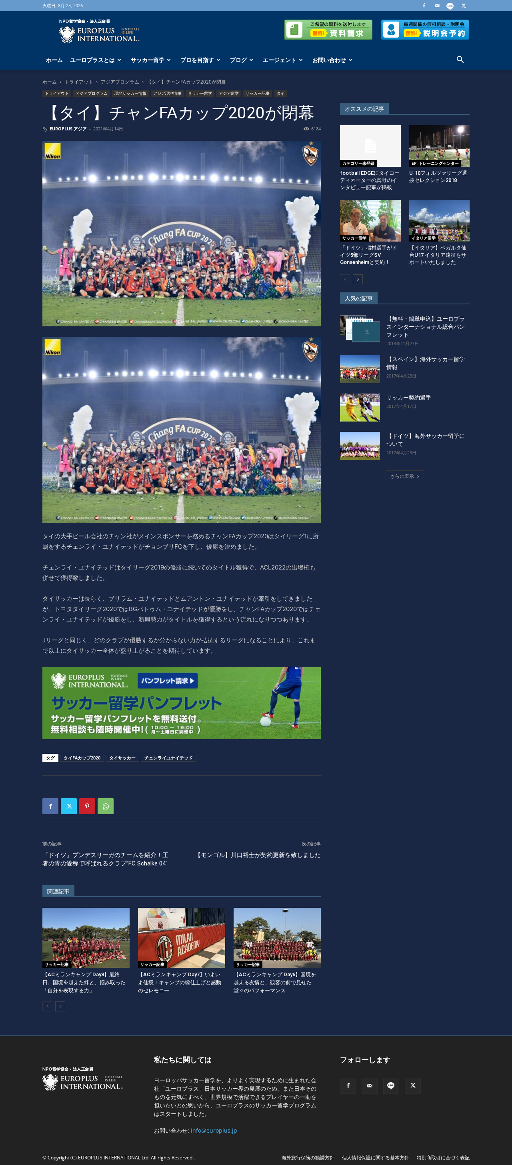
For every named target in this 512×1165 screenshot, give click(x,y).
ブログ (238, 60)
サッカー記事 (258, 93)
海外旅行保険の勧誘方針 (308, 1157)
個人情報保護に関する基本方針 (375, 1157)
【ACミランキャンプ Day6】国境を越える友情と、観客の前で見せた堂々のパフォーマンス (275, 982)
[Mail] (437, 5)
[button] (460, 60)
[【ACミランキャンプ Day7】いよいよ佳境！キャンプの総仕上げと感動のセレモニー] (181, 938)
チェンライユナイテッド (168, 758)
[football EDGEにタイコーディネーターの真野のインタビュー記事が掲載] (370, 146)
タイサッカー (122, 758)
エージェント (279, 60)
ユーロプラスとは (92, 60)
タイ (280, 93)
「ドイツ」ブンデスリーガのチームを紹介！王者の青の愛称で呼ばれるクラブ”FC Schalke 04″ (105, 859)
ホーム (54, 60)
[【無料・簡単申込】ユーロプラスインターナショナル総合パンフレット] (360, 329)
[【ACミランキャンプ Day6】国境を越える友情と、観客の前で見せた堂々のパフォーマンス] (277, 938)
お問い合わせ (329, 60)
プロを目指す (197, 60)
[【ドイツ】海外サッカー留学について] (360, 446)
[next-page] (60, 1006)
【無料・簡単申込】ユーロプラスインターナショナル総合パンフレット (425, 327)
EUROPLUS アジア (68, 129)
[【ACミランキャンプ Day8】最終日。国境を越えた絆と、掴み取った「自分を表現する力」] (86, 938)
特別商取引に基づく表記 (443, 1157)
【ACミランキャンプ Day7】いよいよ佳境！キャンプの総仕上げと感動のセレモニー (179, 982)
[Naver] (450, 5)
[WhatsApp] (106, 806)
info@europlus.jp (214, 1130)
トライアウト (78, 81)
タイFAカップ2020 (82, 758)
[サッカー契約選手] (360, 408)
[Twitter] (464, 5)
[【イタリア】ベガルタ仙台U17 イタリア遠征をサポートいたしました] (439, 221)
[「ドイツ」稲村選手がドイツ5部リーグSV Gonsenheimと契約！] (370, 221)
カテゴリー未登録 (358, 163)
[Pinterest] (87, 806)
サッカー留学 (147, 60)
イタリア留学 (424, 238)
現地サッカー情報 (130, 93)
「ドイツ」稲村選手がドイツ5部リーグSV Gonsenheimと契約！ (368, 255)
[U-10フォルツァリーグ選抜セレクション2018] (439, 146)
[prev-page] (47, 1006)
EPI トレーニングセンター (435, 163)
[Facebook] (424, 5)
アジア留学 (229, 93)
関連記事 (58, 891)
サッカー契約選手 (408, 397)
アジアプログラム (120, 81)
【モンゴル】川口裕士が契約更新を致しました (258, 855)
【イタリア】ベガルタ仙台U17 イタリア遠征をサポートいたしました (437, 255)
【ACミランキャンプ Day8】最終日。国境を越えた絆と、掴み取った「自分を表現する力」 (84, 982)
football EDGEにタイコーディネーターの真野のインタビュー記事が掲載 (370, 180)
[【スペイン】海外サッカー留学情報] (360, 369)
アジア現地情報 (167, 93)
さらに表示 (402, 476)
